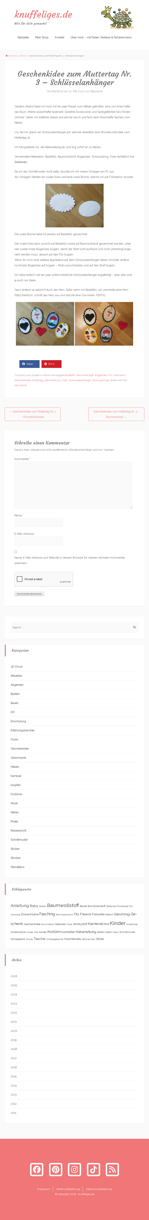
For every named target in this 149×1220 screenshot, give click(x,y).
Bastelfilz (70, 375)
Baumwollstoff (85, 375)
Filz (110, 375)
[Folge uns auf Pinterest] (55, 1169)
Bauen (14, 703)
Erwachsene (30, 914)
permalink (21, 385)
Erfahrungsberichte (22, 730)
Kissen (30, 932)
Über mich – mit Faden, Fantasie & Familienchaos (101, 37)
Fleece (85, 914)
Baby (34, 906)
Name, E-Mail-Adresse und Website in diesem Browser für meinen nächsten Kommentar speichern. (69, 560)
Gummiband (47, 924)
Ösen (65, 380)
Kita (36, 932)
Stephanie (96, 91)
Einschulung (18, 721)
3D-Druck (17, 666)
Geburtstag (122, 914)
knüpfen (16, 785)
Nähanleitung (52, 380)
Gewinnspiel (18, 757)
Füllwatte (98, 914)
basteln (42, 906)
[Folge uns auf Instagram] (74, 1169)
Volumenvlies (72, 938)
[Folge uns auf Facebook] (36, 1169)
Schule (29, 939)
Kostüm (53, 932)
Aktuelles (16, 675)
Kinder (118, 923)
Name (18, 515)
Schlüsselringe (100, 380)
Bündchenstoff (96, 906)
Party (116, 932)
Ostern (109, 932)
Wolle (100, 938)
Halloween (60, 924)
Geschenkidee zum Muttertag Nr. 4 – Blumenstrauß (116, 414)
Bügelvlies (101, 375)
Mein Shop (42, 37)
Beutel (83, 906)
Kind (106, 924)
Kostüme (16, 794)
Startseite (23, 37)
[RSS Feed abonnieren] (112, 1169)
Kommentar (22, 459)
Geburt (109, 914)
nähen (100, 932)
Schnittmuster (19, 839)
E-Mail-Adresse (24, 533)
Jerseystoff (80, 924)
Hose (69, 924)
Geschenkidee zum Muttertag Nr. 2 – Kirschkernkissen (32, 414)
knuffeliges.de (43, 14)
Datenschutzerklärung (99, 1189)
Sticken (15, 848)
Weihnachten (88, 939)
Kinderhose (132, 924)
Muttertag (37, 380)
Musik (14, 803)
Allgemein (17, 684)
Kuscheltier (68, 932)
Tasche (39, 939)
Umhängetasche (54, 939)
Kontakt (59, 37)
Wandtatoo (17, 867)
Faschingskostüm (64, 914)
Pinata (14, 821)
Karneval (16, 775)
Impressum (43, 1189)
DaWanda (111, 906)
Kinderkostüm (18, 932)
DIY (13, 712)
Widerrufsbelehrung (68, 1189)
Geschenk (119, 375)
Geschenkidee (23, 380)
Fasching (47, 914)
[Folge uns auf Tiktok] (93, 1169)
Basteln (15, 693)
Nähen (23, 56)
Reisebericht (18, 830)
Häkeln (15, 766)
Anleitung (20, 905)
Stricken (16, 857)
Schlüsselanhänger (80, 380)
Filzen (14, 739)
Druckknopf (122, 906)
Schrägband (18, 938)
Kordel (43, 932)
